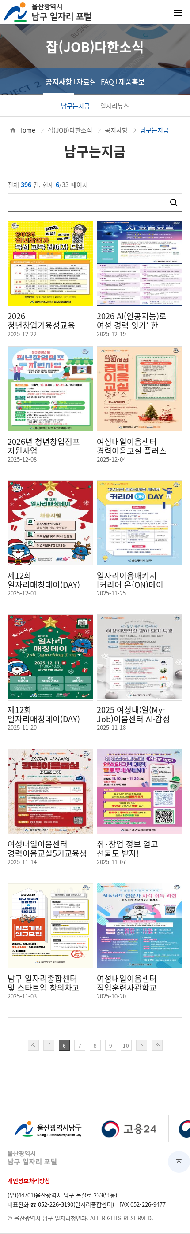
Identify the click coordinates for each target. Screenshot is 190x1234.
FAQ (107, 81)
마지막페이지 (157, 1045)
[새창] (47, 1128)
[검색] (173, 202)
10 (126, 1045)
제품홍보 (131, 81)
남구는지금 (75, 105)
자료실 (86, 81)
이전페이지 (48, 1045)
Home (26, 130)
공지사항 (59, 81)
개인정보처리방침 (29, 1180)
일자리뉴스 (114, 105)
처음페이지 (33, 1045)
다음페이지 (141, 1045)
